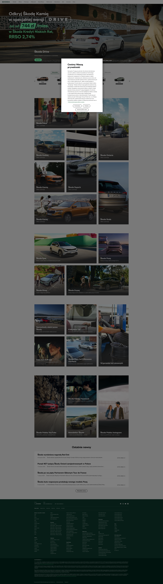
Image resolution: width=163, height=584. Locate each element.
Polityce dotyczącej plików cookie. (76, 102)
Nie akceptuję (77, 105)
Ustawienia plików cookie (82, 109)
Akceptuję (87, 105)
